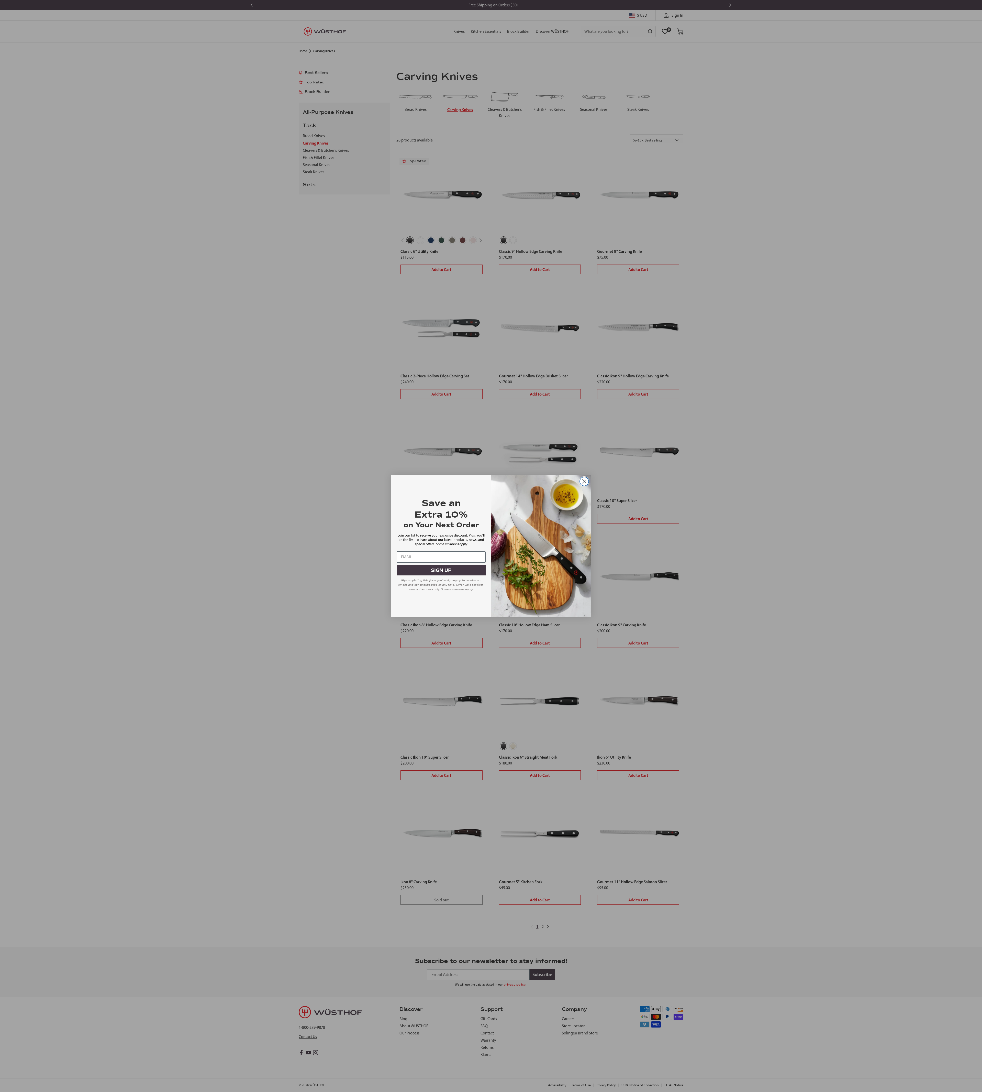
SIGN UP (441, 570)
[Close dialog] (584, 481)
